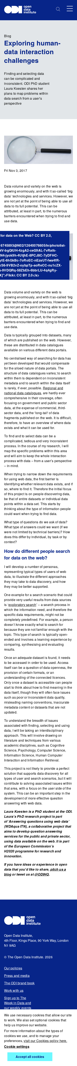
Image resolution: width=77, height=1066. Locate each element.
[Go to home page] (22, 10)
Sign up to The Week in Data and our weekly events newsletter (17, 1005)
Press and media (17, 975)
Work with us (13, 990)
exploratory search (22, 604)
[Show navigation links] (70, 8)
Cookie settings (16, 1046)
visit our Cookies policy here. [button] (45, 1040)
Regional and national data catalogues (33, 390)
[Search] (58, 9)
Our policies (13, 968)
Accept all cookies (30, 1056)
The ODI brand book (19, 983)
